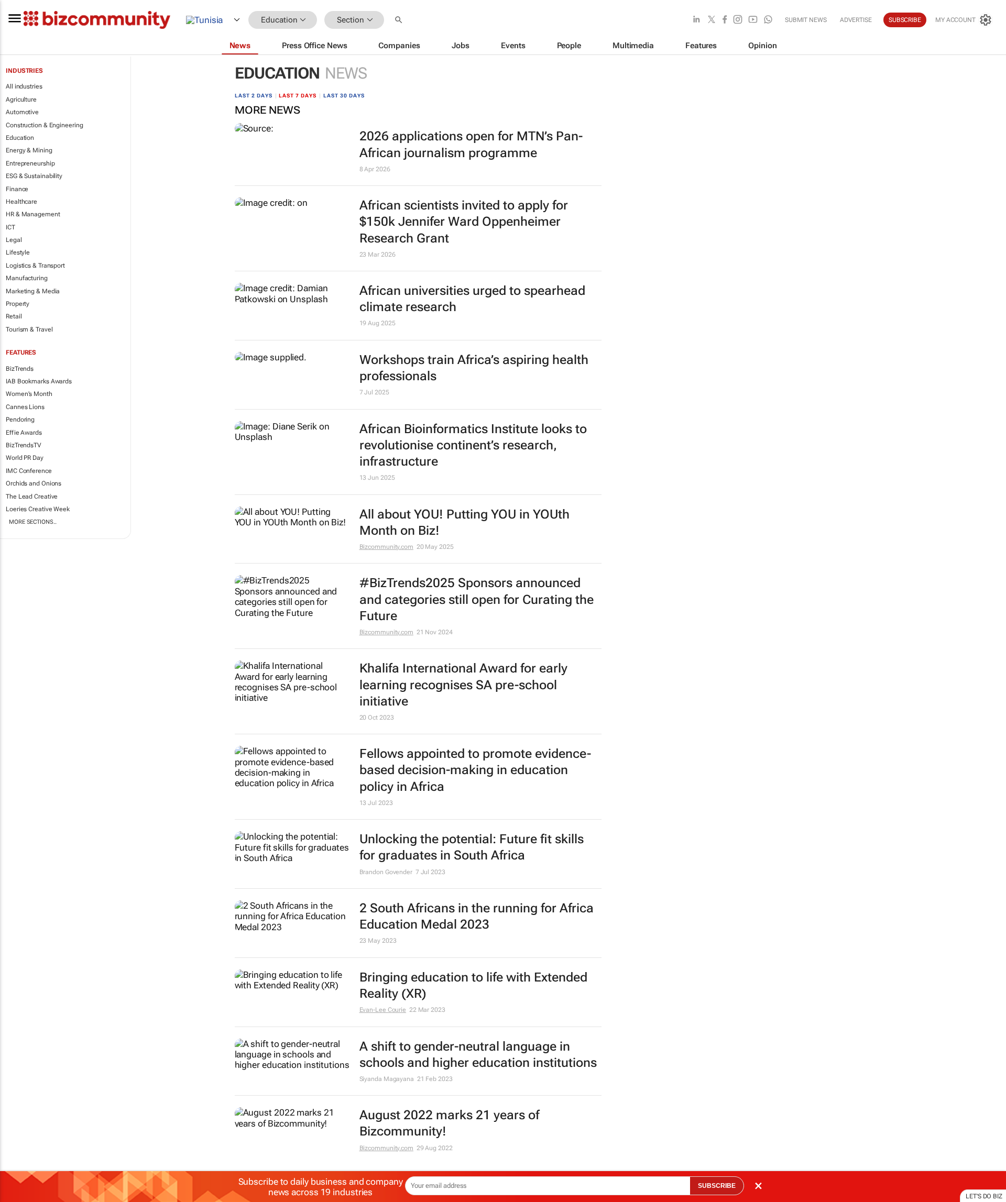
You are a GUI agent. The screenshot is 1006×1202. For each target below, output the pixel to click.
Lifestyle (18, 252)
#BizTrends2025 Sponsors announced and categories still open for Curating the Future (476, 599)
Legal (14, 240)
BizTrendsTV (23, 445)
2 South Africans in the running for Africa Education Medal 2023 (476, 916)
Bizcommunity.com (386, 546)
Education (20, 137)
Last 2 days (253, 95)
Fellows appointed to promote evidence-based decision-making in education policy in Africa (475, 769)
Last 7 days (297, 95)
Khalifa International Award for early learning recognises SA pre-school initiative (463, 684)
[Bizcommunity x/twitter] (711, 20)
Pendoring (20, 419)
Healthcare (21, 201)
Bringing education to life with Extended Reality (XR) (473, 985)
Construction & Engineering (44, 125)
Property (17, 303)
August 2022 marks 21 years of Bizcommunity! (449, 1123)
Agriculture (21, 99)
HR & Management (33, 214)
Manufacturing (27, 278)
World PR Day (24, 457)
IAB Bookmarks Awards (39, 381)
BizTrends (20, 368)
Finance (17, 189)
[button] (399, 20)
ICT (10, 227)
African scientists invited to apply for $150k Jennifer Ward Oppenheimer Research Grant (463, 221)
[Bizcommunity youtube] (753, 20)
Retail (13, 316)
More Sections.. (33, 522)
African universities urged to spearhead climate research (472, 298)
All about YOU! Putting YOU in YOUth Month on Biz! (464, 522)
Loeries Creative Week (38, 509)
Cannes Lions (25, 407)
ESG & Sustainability (34, 176)
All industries (24, 86)
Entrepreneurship (30, 163)
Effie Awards (24, 432)
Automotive (22, 112)
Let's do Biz (984, 1196)
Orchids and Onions (33, 483)
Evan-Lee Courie (383, 1009)
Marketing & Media (33, 291)
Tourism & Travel (29, 329)
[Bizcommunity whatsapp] (768, 20)
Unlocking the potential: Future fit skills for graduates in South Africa (471, 847)
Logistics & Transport (35, 265)
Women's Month (29, 394)
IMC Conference (29, 471)
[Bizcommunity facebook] (724, 20)
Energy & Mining (29, 150)
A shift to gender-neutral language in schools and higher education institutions (478, 1054)
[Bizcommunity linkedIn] (696, 20)
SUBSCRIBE (717, 1185)
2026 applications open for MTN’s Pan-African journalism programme (471, 144)
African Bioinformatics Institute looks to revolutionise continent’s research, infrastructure (473, 445)
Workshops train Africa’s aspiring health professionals (473, 367)
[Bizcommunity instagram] (737, 20)
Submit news (806, 20)
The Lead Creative (32, 496)
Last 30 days (344, 95)
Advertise (856, 20)
